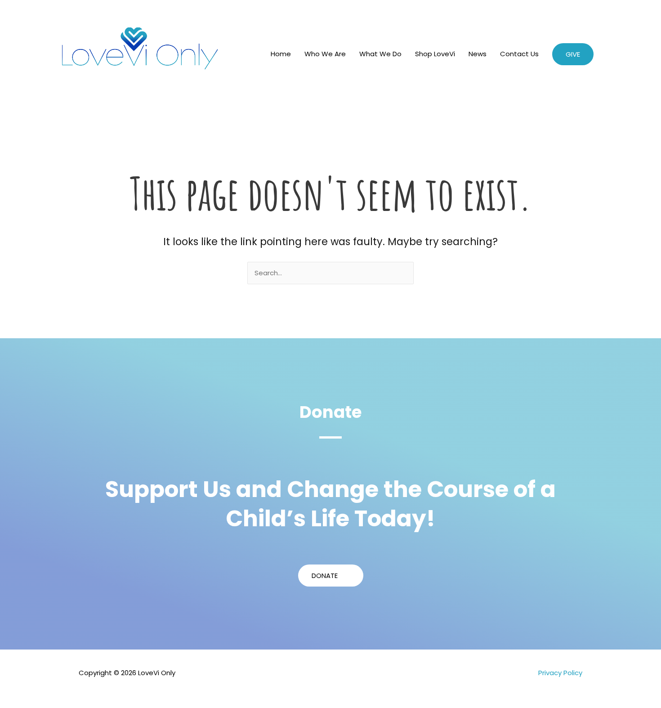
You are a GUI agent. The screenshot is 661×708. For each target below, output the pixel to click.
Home (281, 53)
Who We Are (325, 53)
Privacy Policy (560, 672)
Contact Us (519, 53)
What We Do (380, 53)
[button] (573, 54)
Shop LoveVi (435, 53)
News (478, 53)
